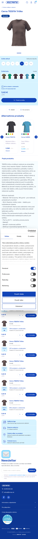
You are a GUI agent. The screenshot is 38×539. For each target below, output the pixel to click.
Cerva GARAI (25, 137)
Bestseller (5, 16)
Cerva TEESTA (10, 137)
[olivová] (3, 76)
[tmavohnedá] (15, 76)
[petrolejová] (33, 76)
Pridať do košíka (20, 100)
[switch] (33, 274)
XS (3, 63)
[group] (11, 136)
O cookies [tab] (31, 236)
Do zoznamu (26, 109)
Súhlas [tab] (7, 236)
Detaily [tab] (19, 236)
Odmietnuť (19, 306)
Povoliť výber (19, 300)
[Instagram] (8, 497)
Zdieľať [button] (13, 109)
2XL (26, 63)
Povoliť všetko (19, 294)
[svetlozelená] (9, 76)
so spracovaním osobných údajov (17, 475)
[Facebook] (4, 497)
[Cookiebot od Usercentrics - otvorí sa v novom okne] (28, 231)
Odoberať (32, 470)
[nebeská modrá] (27, 76)
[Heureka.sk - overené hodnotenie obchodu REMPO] (7, 519)
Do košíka (32, 315)
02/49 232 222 (8, 489)
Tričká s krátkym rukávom (9, 7)
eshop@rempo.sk (9, 492)
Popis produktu (8, 158)
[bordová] (21, 76)
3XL (31, 63)
